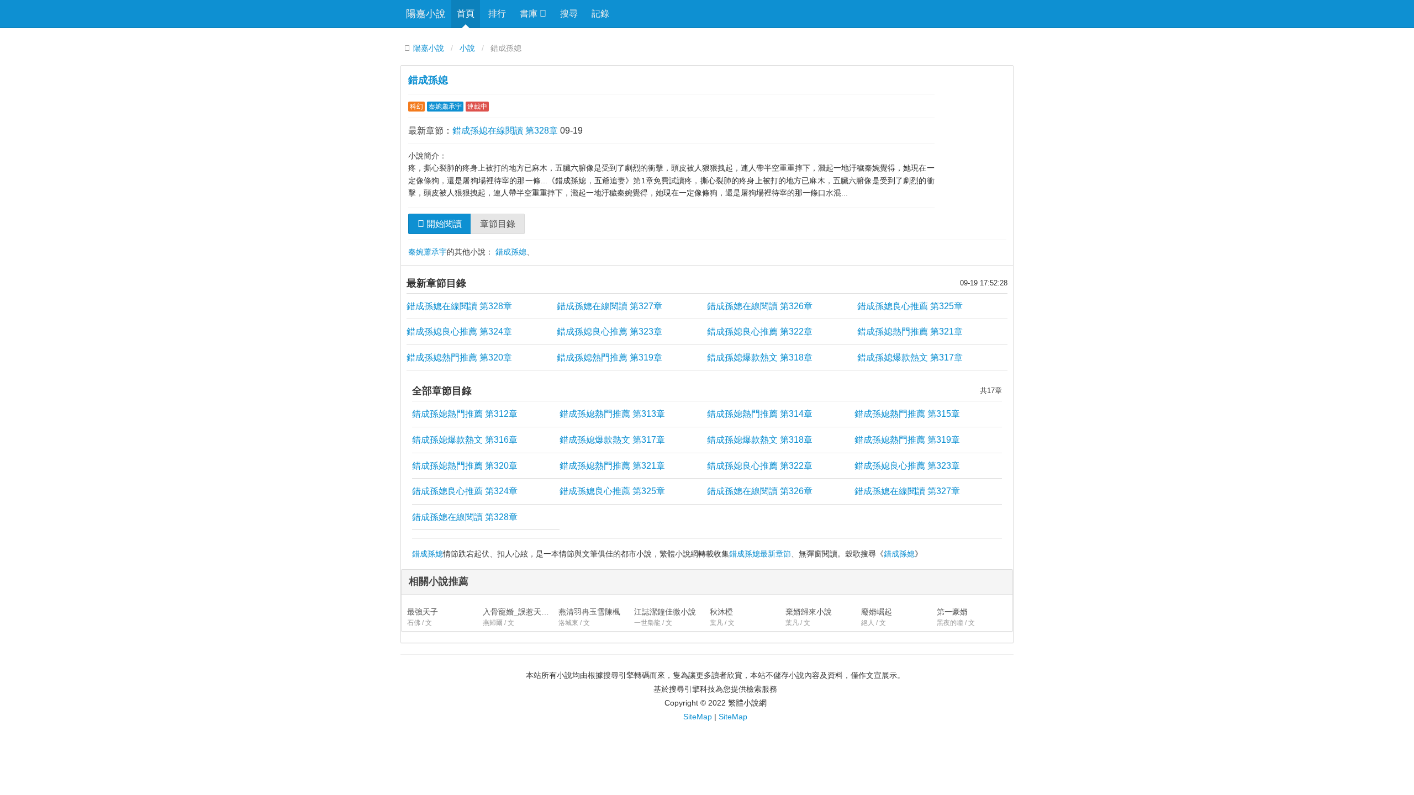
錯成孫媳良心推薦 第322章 (759, 331)
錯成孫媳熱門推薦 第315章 (907, 413)
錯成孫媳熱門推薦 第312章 (465, 413)
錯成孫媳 (428, 80)
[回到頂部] (1028, 704)
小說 (467, 48)
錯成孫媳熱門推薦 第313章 (612, 413)
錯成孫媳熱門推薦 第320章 (459, 357)
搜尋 (569, 13)
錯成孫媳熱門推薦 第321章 (910, 331)
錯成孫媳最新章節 (760, 553)
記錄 (600, 13)
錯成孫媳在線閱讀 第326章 (759, 306)
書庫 (530, 13)
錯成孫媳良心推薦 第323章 (609, 331)
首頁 (465, 13)
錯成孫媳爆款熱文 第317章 (910, 357)
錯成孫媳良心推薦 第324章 (459, 331)
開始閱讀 (443, 224)
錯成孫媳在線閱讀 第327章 (609, 306)
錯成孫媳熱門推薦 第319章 (609, 357)
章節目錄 (497, 224)
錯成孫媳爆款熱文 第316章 (465, 439)
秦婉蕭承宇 (445, 106)
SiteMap (697, 716)
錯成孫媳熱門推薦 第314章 (759, 413)
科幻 (416, 106)
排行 (497, 13)
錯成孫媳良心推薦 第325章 (910, 306)
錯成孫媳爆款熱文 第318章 (759, 357)
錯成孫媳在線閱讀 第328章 (505, 130)
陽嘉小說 (426, 13)
